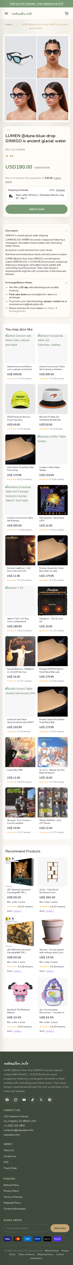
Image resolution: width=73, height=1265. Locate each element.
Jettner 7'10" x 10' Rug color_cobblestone (18, 620)
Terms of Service (13, 1197)
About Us (9, 1150)
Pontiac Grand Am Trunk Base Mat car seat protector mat (51, 570)
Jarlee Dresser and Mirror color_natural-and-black (19, 368)
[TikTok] (32, 1099)
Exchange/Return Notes (18, 282)
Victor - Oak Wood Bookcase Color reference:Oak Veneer (50, 891)
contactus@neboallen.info (18, 1130)
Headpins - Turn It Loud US (51, 620)
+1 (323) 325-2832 (14, 1125)
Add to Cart (36, 209)
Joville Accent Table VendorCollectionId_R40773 (20, 721)
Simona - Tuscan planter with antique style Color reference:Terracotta (52, 951)
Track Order (10, 1168)
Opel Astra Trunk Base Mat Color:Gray (20, 469)
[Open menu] (6, 13)
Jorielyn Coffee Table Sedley (49, 469)
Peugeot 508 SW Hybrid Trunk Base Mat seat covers (51, 671)
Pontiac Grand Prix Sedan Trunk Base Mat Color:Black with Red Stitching (51, 721)
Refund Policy (11, 1185)
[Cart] (67, 13)
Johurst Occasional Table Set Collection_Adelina (52, 368)
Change (60, 190)
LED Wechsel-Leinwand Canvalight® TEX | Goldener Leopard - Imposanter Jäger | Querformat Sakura (18, 951)
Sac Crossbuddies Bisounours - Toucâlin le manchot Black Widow (52, 1011)
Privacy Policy (11, 1191)
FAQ (6, 1162)
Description (11, 230)
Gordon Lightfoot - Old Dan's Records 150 (18, 569)
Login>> (17, 911)
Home (8, 24)
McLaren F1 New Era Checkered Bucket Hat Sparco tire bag (50, 418)
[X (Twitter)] (41, 1099)
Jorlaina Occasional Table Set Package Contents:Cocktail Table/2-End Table (20, 519)
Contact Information (15, 1208)
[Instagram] (15, 1099)
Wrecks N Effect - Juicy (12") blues (50, 822)
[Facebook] (7, 1099)
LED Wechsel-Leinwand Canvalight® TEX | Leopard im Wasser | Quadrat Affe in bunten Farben (18, 891)
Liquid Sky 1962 (15, 770)
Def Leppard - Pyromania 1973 (51, 519)
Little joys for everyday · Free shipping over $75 (36, 3)
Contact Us (10, 1156)
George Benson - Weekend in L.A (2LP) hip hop (20, 670)
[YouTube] (24, 1099)
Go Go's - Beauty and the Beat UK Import (51, 771)
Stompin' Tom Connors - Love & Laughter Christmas (19, 822)
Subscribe (60, 1228)
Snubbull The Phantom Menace (18, 1011)
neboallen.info (22, 13)
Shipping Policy (12, 1202)
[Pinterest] (49, 1099)
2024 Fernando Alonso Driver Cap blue (18, 418)
